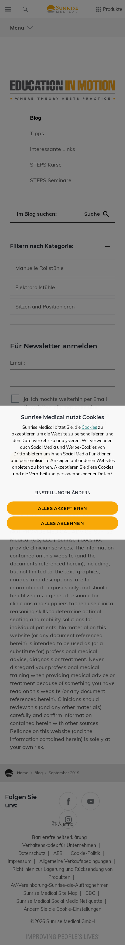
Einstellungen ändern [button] (62, 492)
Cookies (89, 426)
